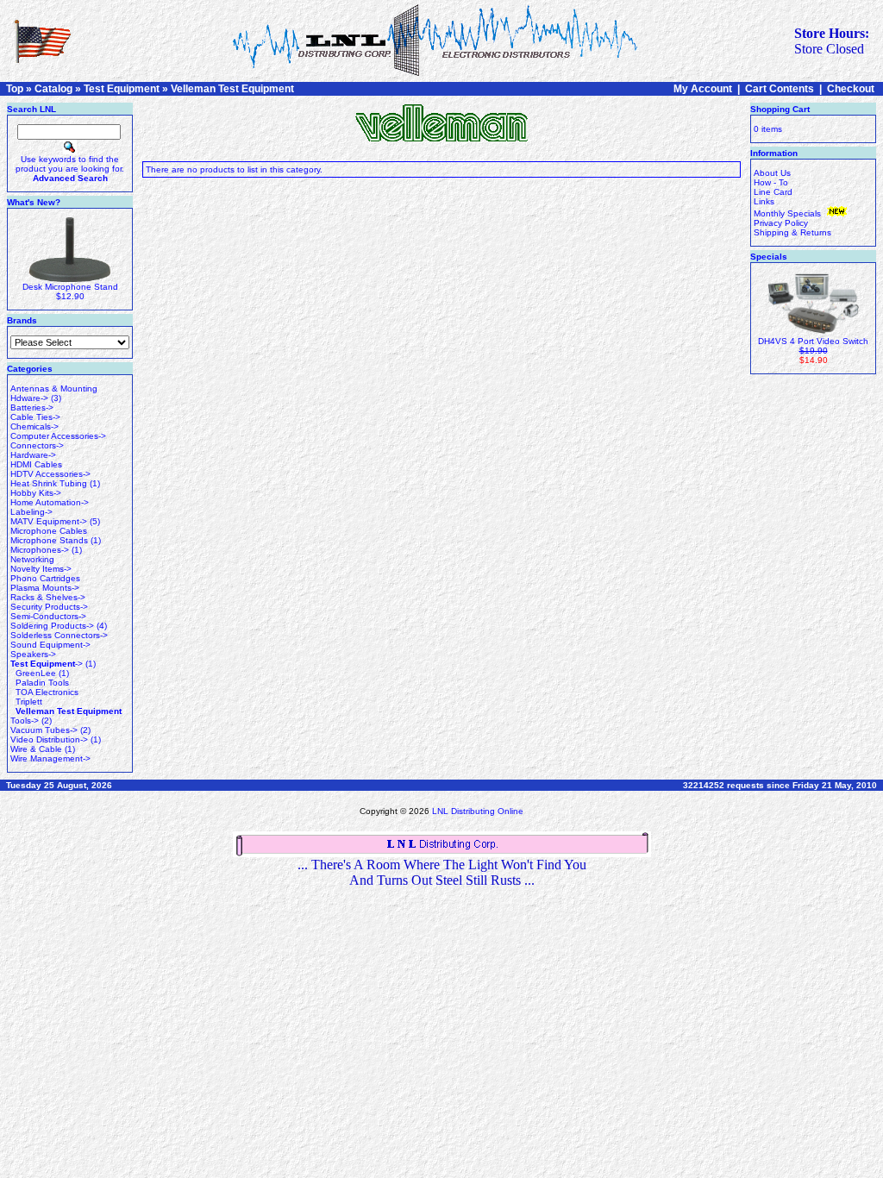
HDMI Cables (36, 464)
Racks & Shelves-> (47, 597)
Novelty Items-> (41, 568)
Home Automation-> (49, 502)
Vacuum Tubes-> (44, 730)
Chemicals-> (34, 426)
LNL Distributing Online (477, 811)
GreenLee (36, 673)
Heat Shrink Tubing (48, 483)
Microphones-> (39, 550)
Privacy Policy (781, 223)
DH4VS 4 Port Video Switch (813, 341)
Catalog (53, 89)
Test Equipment (122, 89)
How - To (771, 182)
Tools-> (24, 720)
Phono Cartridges (45, 578)
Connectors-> (37, 445)
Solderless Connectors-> (59, 635)
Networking (32, 559)
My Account (702, 89)
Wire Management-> (50, 758)
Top (14, 89)
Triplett (29, 701)
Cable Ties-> (35, 417)
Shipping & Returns (792, 232)
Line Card (773, 192)
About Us (772, 173)
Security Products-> (49, 606)
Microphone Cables (48, 531)
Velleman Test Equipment (232, 89)
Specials (768, 256)
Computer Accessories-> (58, 436)
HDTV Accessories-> (50, 474)
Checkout (850, 89)
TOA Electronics (47, 692)
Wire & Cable (36, 749)
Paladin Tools (42, 682)
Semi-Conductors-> (48, 616)
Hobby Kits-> (35, 493)
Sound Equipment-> (50, 644)
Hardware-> (33, 455)
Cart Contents (779, 89)
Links (764, 201)
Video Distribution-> (49, 739)
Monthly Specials (789, 213)
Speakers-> (33, 654)
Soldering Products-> (52, 625)
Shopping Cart (780, 109)
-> (46, 663)
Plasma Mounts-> (44, 587)
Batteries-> (31, 407)
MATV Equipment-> (48, 521)
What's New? (33, 202)
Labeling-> (31, 512)
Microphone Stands (49, 540)
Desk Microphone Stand (70, 286)
